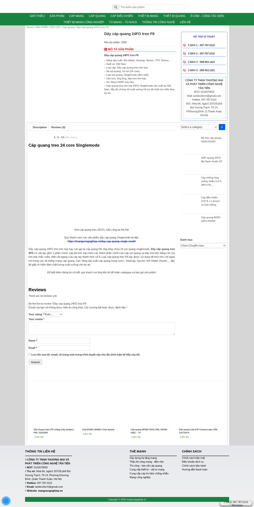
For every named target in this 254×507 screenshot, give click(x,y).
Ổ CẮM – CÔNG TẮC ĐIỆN (207, 16)
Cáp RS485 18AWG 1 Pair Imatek (98, 429)
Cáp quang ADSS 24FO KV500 (210, 219)
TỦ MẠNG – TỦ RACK (123, 22)
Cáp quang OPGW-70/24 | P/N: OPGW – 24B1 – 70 (149, 431)
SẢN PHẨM (57, 16)
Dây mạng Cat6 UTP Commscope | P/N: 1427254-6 (198, 431)
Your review (37, 319)
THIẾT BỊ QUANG (174, 16)
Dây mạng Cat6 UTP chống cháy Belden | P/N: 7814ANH (54, 431)
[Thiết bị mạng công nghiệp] (66, 6)
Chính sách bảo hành (194, 465)
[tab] (40, 127)
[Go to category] (222, 127)
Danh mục (186, 239)
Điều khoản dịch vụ (193, 461)
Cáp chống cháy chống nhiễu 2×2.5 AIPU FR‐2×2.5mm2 (211, 181)
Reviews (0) (58, 127)
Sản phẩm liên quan (128, 377)
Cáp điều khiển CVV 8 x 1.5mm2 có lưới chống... (210, 201)
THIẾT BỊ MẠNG (148, 16)
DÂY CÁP (55, 27)
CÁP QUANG (97, 16)
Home (30, 27)
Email (33, 347)
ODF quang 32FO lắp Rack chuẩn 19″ (211, 159)
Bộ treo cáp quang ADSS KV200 (211, 139)
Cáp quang (68, 27)
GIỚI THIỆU (37, 16)
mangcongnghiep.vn (50, 490)
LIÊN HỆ (185, 22)
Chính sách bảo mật (193, 457)
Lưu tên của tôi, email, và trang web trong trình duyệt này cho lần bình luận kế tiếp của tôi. (85, 354)
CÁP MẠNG (76, 16)
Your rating (36, 314)
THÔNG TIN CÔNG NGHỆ (158, 22)
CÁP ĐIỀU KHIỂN (121, 16)
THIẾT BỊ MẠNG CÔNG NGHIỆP (83, 22)
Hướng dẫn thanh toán (194, 469)
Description (40, 127)
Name (33, 340)
